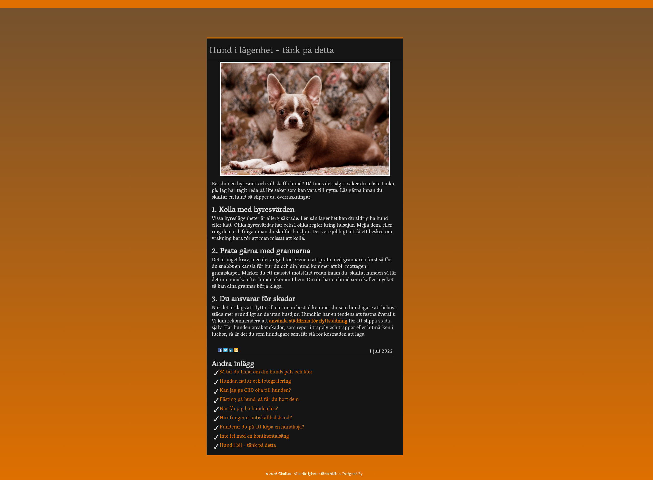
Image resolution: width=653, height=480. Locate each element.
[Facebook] (220, 350)
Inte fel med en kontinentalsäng (254, 437)
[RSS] (236, 350)
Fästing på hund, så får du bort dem (259, 400)
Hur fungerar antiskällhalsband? (256, 418)
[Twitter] (225, 350)
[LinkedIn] (231, 350)
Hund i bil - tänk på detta (248, 446)
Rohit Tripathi (376, 474)
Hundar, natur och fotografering (255, 381)
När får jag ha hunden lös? (249, 409)
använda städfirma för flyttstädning (308, 321)
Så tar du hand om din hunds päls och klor (266, 372)
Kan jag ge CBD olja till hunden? (255, 391)
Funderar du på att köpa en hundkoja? (262, 427)
